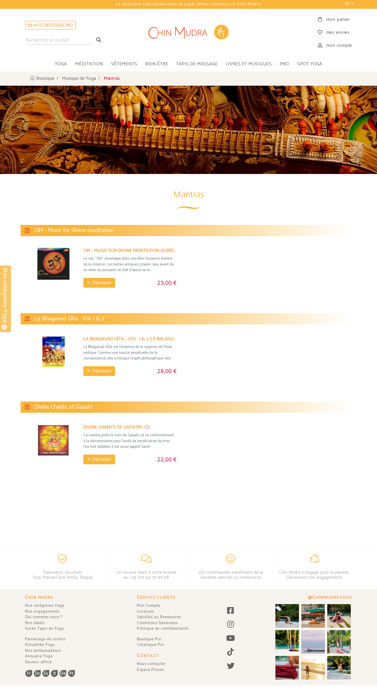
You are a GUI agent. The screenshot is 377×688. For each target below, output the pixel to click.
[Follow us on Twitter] (230, 666)
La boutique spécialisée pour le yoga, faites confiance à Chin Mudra (188, 4)
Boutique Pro (149, 639)
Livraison (145, 612)
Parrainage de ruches (45, 639)
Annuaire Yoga (39, 656)
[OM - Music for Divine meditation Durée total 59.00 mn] (53, 263)
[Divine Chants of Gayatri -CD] (53, 440)
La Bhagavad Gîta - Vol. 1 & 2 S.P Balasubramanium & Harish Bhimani (130, 339)
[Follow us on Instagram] (230, 625)
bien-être (156, 64)
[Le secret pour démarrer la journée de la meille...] (313, 667)
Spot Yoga (309, 64)
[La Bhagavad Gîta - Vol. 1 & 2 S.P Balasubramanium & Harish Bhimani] (53, 352)
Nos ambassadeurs (43, 651)
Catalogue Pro (150, 645)
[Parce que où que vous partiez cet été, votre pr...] (287, 667)
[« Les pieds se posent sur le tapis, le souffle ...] (339, 616)
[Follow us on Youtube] (230, 638)
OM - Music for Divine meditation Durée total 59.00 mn (130, 250)
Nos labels (35, 623)
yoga (61, 64)
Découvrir (101, 283)
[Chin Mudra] (188, 33)
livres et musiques (249, 64)
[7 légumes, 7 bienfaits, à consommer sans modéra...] (313, 616)
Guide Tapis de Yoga (44, 629)
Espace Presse (150, 670)
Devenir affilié (38, 662)
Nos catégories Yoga (44, 606)
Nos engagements (42, 612)
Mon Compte (148, 606)
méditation (89, 64)
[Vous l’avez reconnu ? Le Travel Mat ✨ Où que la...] (339, 642)
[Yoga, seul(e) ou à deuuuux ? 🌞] (339, 667)
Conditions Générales (157, 623)
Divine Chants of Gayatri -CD (116, 427)
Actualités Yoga (40, 645)
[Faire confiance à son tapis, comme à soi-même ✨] (287, 616)
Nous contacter (151, 664)
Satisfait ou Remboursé (159, 617)
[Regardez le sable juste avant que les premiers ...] (313, 642)
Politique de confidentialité (162, 629)
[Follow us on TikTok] (230, 652)
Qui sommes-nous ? (43, 617)
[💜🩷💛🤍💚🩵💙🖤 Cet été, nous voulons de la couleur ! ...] (287, 642)
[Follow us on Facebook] (230, 611)
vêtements (124, 64)
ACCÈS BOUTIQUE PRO (52, 25)
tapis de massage (197, 64)
